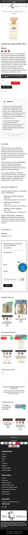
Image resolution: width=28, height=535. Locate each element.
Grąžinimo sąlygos (6, 470)
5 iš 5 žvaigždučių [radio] (21, 250)
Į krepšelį (15, 83)
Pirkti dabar (7, 87)
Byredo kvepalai (5, 491)
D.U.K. (3, 461)
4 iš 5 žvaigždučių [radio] (14, 250)
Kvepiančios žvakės (6, 482)
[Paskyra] (22, 6)
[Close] (19, 262)
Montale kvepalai (6, 494)
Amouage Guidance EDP (7, 357)
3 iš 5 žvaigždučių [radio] (10, 250)
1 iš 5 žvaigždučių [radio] (4, 250)
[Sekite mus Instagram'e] (5, 507)
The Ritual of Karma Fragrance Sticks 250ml (7, 424)
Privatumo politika (9, 531)
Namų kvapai (5, 480)
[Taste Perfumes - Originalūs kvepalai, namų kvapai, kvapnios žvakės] (14, 6)
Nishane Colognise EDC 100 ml (21, 320)
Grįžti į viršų (14, 437)
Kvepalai (4, 478)
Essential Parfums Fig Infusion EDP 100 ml (20, 427)
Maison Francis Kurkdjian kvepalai (10, 487)
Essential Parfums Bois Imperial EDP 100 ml (21, 357)
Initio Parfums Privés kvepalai (9, 489)
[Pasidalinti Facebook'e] (2, 91)
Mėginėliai (4, 465)
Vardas (5, 264)
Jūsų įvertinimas (7, 248)
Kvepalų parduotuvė (7, 11)
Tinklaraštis (4, 463)
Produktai (4, 456)
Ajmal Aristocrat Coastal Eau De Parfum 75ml (7, 323)
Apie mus (4, 454)
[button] (2, 6)
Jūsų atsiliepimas (7, 252)
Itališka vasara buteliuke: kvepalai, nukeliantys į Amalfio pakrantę (14, 387)
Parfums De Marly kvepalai (8, 484)
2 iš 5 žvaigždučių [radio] (6, 250)
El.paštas (5, 271)
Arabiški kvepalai (18, 11)
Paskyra (4, 458)
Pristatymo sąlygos (6, 468)
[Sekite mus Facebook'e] (3, 507)
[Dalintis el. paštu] (5, 91)
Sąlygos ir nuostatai (18, 531)
